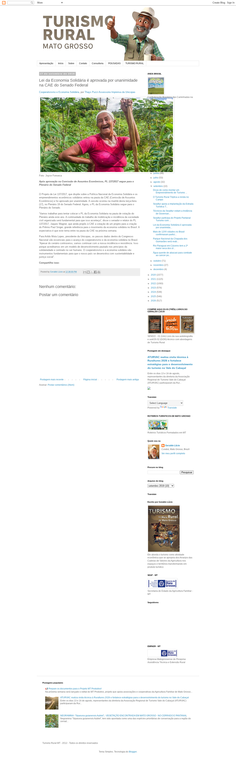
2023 (154, 287)
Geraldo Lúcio (172, 445)
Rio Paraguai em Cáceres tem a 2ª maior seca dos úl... (170, 247)
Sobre (71, 63)
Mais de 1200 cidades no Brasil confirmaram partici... (169, 233)
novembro (158, 265)
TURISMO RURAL (134, 63)
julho (156, 177)
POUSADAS (114, 63)
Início (60, 63)
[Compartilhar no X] (92, 272)
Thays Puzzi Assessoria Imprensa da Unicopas (110, 92)
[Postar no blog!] (88, 272)
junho (156, 173)
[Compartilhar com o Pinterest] (99, 272)
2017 (154, 139)
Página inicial (90, 379)
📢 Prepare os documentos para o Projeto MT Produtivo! (73, 688)
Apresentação (46, 63)
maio (156, 169)
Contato (83, 63)
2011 (154, 113)
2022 (154, 283)
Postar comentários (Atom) (61, 385)
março (156, 160)
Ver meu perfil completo (173, 453)
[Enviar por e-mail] (85, 272)
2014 (154, 126)
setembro (158, 186)
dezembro (158, 269)
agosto (157, 182)
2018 (154, 143)
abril (155, 164)
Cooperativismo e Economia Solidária (59, 92)
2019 (154, 148)
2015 (154, 130)
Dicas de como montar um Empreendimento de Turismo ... (170, 191)
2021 (154, 279)
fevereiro (158, 156)
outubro (157, 261)
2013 (154, 122)
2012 (154, 117)
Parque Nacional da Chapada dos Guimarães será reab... (170, 240)
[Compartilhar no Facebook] (95, 272)
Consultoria (97, 63)
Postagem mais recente (52, 379)
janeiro (157, 151)
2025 (154, 296)
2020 (154, 275)
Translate (172, 407)
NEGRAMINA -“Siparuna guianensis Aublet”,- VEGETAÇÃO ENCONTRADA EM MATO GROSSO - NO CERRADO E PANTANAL (123, 715)
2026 (154, 300)
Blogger (133, 751)
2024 (154, 292)
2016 (154, 135)
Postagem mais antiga (128, 379)
